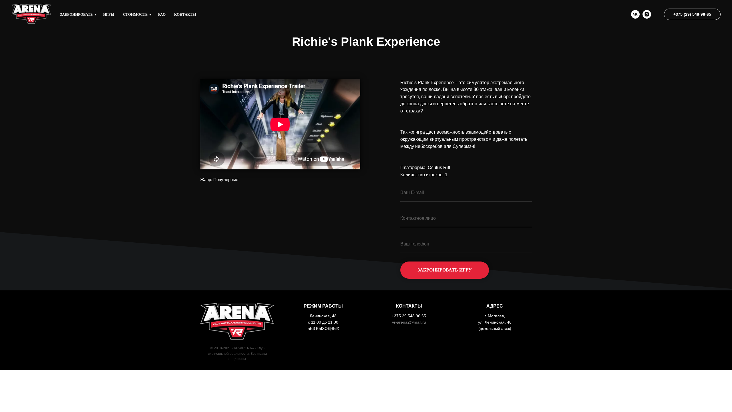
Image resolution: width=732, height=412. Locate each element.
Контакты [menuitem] (185, 14)
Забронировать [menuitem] (76, 14)
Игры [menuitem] (108, 14)
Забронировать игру (444, 270)
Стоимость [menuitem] (135, 14)
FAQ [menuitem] (162, 14)
